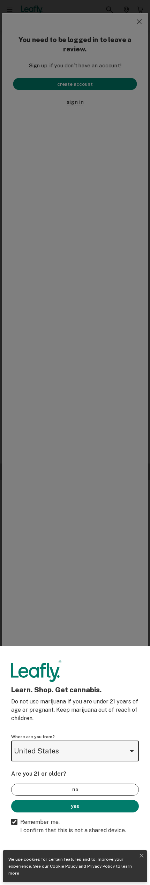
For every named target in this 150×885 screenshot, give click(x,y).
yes (75, 806)
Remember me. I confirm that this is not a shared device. (73, 826)
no (75, 789)
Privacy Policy (101, 866)
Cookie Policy (63, 866)
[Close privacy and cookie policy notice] (141, 856)
